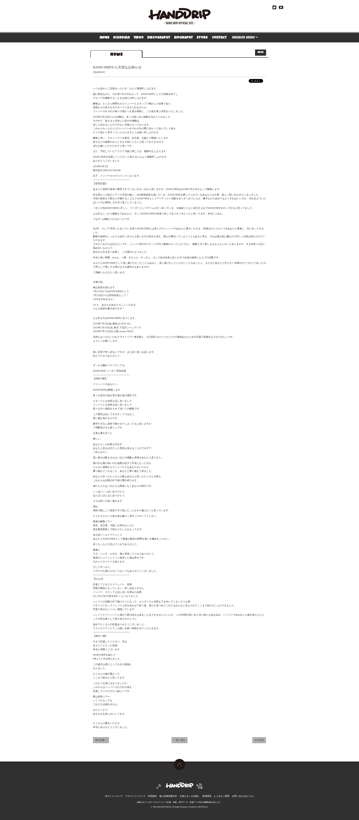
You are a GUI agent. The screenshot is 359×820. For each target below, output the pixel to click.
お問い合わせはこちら (243, 796)
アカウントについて (135, 796)
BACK (260, 52)
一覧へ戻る (179, 740)
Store (202, 37)
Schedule (121, 37)
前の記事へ (101, 740)
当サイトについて (114, 796)
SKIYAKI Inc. (203, 807)
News (104, 37)
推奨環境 (206, 796)
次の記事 (259, 740)
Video (139, 37)
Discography (158, 37)
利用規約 (152, 796)
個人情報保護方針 (168, 796)
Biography (183, 37)
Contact (219, 37)
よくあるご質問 (221, 796)
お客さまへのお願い (190, 796)
